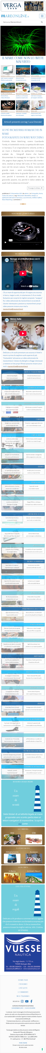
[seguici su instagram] (22, 1001)
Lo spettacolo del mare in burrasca (20, 197)
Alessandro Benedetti (24, 196)
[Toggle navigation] (42, 16)
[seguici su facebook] (31, 1001)
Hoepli (34, 196)
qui (20, 823)
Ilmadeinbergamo (18, 1008)
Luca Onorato (27, 198)
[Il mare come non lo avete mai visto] (23, 41)
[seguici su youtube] (27, 1001)
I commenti (23, 992)
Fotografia (34, 193)
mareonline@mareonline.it (13, 309)
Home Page (23, 980)
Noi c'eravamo (23, 996)
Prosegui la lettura (34, 188)
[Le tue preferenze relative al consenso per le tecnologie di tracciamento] (42, 1049)
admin (26, 193)
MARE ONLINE (23, 1043)
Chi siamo (23, 984)
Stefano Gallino (37, 198)
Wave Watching (7, 200)
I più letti (23, 988)
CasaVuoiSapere (29, 1008)
